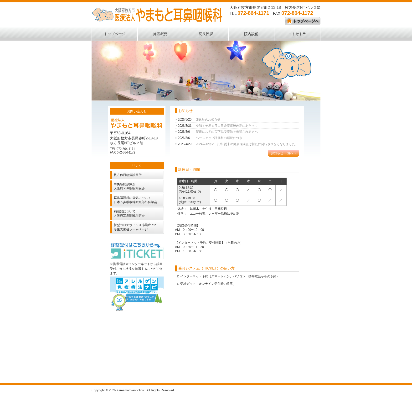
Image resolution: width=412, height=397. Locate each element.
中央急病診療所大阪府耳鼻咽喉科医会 (129, 186)
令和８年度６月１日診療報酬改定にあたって (227, 125)
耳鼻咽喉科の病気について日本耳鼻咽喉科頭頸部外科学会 (135, 200)
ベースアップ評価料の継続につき (219, 138)
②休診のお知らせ (208, 119)
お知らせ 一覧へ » (283, 153)
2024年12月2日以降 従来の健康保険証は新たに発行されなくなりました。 (247, 144)
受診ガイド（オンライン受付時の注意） (208, 284)
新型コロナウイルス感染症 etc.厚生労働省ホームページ (135, 227)
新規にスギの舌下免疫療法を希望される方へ (227, 131)
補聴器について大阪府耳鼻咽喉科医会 (129, 213)
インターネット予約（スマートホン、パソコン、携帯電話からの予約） (229, 276)
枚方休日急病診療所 (128, 175)
